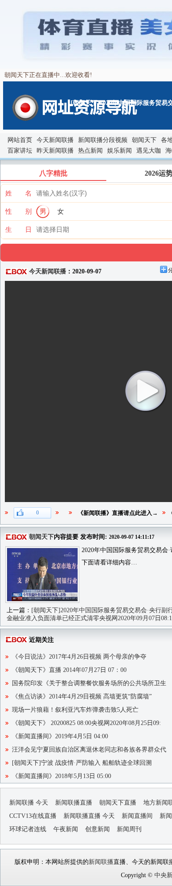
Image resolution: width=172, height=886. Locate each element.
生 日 (18, 229)
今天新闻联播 (55, 140)
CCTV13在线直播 (32, 816)
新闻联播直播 (73, 802)
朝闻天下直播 (117, 802)
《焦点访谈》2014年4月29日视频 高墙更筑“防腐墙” (82, 696)
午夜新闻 (65, 829)
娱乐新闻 (119, 150)
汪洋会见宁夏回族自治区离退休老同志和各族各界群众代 (89, 749)
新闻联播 (101, 862)
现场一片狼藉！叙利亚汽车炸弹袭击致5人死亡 (75, 709)
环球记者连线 (27, 829)
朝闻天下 (144, 140)
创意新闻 (97, 829)
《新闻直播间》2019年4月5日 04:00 (60, 736)
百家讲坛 (19, 150)
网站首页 (19, 140)
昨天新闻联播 (55, 150)
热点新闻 (90, 150)
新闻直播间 (137, 816)
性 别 (18, 211)
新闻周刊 (129, 829)
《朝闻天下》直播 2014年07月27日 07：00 (69, 670)
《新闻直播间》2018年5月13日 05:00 (61, 776)
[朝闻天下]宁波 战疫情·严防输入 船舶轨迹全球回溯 (82, 762)
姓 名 (18, 193)
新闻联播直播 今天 (89, 816)
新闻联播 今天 (28, 802)
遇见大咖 (148, 150)
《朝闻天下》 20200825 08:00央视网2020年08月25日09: (86, 723)
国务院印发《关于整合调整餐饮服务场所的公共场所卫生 (89, 683)
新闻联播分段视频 (102, 140)
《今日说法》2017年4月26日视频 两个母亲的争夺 (79, 656)
